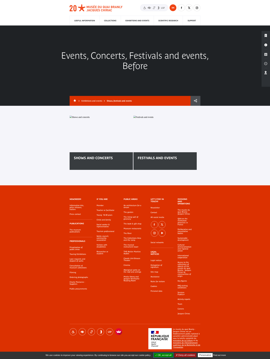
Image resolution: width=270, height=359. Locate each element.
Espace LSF (109, 331)
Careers (181, 309)
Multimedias (266, 63)
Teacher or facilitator (105, 210)
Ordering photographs (79, 277)
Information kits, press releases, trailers (77, 207)
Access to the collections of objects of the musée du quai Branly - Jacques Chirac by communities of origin (184, 269)
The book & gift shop (132, 224)
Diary (266, 54)
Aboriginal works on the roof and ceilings (132, 271)
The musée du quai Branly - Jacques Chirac (184, 212)
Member (100, 205)
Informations (266, 45)
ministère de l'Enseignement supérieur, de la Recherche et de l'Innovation (186, 345)
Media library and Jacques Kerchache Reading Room (131, 279)
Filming (73, 273)
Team (180, 304)
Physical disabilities (73, 331)
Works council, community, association (103, 238)
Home (74, 101)
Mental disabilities (100, 331)
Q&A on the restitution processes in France (183, 222)
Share (195, 101)
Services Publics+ (181, 293)
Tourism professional (105, 231)
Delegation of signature (156, 266)
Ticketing (266, 35)
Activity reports (184, 299)
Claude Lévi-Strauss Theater (132, 259)
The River (128, 233)
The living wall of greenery (131, 218)
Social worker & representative (103, 226)
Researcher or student (102, 253)
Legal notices (156, 260)
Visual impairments (82, 331)
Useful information (84, 21)
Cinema (127, 265)
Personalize (205, 355)
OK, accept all (164, 355)
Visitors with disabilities (154, 7)
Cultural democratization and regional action (184, 248)
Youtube (162, 233)
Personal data (156, 291)
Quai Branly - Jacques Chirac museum (96, 8)
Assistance (155, 277)
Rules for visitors (158, 282)
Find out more (219, 355)
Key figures (182, 281)
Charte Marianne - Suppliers (77, 283)
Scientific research (168, 21)
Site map (154, 272)
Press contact (75, 214)
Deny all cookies (186, 355)
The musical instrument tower (131, 246)
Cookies (154, 286)
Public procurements (78, 289)
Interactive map (266, 72)
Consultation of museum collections (78, 267)
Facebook (181, 7)
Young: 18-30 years (104, 215)
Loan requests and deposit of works (77, 260)
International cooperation (183, 257)
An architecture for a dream (132, 206)
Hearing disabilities (91, 331)
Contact (154, 213)
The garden (128, 212)
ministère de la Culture (183, 340)
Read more (83, 167)
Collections (110, 21)
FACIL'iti (118, 331)
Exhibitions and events (137, 21)
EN (173, 8)
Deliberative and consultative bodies (185, 231)
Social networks (157, 243)
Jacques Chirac (184, 314)
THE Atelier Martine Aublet (132, 253)
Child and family (104, 220)
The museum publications (75, 231)
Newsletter (155, 208)
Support (192, 21)
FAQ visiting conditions (183, 287)
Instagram (196, 7)
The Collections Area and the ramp (132, 239)
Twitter (189, 7)
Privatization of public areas (76, 248)
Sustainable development (183, 239)
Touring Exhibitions (78, 254)
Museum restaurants (132, 229)
